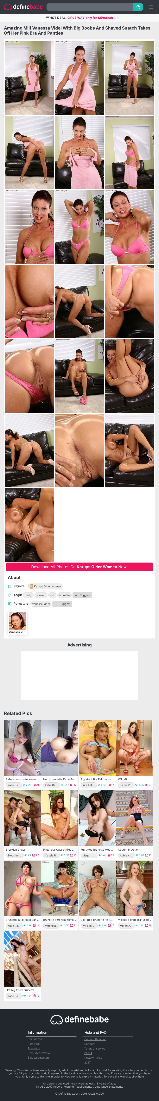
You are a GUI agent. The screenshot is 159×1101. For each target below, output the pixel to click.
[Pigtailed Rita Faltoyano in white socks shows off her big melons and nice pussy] (97, 748)
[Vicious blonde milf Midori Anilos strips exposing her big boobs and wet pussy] (134, 888)
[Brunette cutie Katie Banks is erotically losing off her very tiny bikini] (22, 888)
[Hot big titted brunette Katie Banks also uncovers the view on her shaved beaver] (22, 959)
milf (52, 595)
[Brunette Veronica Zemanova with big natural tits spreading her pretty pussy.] (59, 888)
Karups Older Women (47, 586)
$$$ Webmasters (38, 1057)
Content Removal (95, 1039)
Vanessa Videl (41, 603)
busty (28, 595)
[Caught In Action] (134, 818)
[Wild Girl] (134, 748)
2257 (87, 1062)
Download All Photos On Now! (79, 566)
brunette (64, 595)
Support (89, 1043)
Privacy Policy (93, 1057)
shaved (41, 595)
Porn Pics (34, 1043)
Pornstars (34, 1048)
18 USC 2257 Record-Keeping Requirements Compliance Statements (79, 1086)
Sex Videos (35, 1039)
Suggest (85, 595)
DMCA (88, 1053)
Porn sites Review (39, 1053)
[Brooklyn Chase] (22, 818)
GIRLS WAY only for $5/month (90, 18)
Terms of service (94, 1048)
